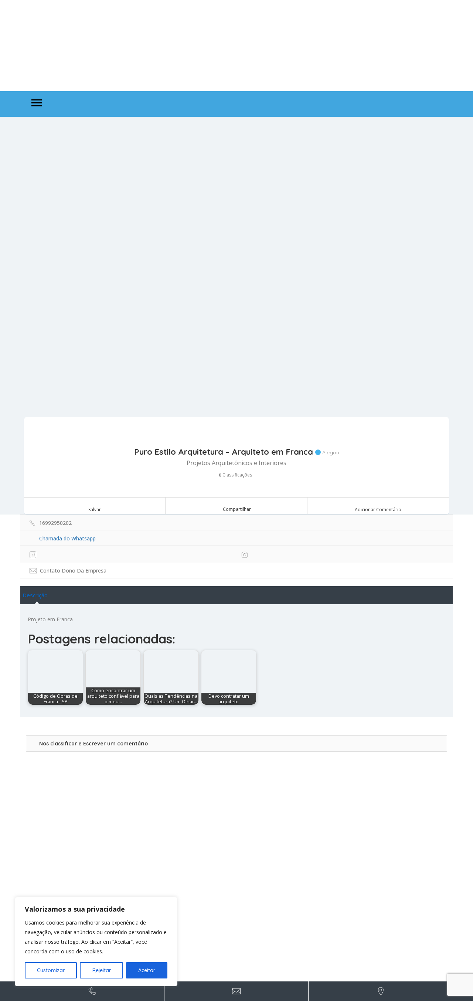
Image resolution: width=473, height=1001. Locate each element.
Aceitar (146, 970)
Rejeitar (101, 970)
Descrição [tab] (35, 595)
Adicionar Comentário (378, 509)
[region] (96, 941)
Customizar (51, 970)
